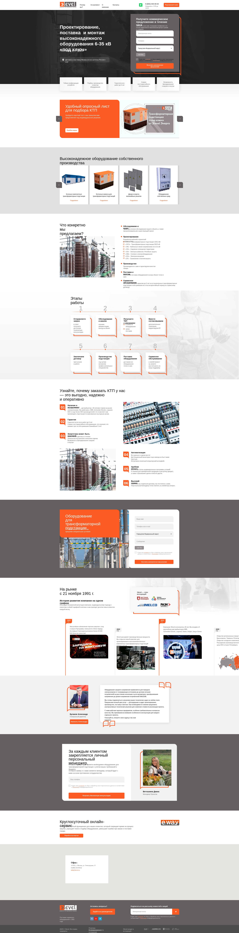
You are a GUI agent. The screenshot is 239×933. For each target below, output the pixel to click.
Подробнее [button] (74, 200)
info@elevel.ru (75, 870)
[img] (148, 119)
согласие (147, 59)
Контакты (116, 5)
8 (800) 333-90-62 (152, 4)
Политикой (156, 60)
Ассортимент (95, 5)
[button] (171, 5)
